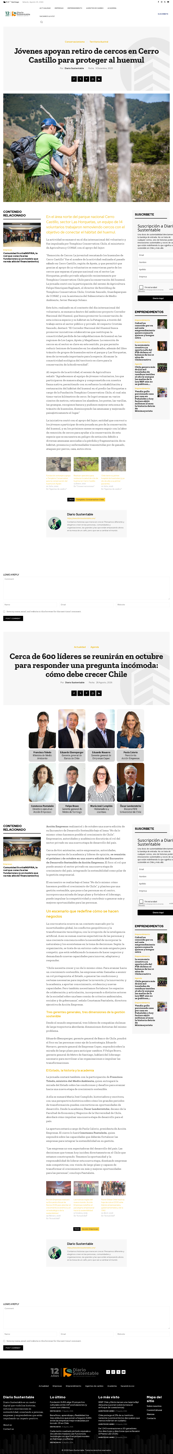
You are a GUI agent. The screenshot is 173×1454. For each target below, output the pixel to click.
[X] (165, 2)
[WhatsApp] (92, 79)
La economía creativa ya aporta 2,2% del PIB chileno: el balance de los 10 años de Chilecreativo (144, 352)
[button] (41, 22)
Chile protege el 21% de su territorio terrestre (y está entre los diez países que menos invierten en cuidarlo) (119, 1418)
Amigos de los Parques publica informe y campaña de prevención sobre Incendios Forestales (130, 558)
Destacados (55, 1411)
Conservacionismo (75, 42)
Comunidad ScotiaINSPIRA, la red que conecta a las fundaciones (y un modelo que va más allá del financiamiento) (21, 257)
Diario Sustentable (74, 68)
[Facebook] (158, 2)
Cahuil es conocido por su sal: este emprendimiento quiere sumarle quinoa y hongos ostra (145, 330)
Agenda (138, 364)
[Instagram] (161, 2)
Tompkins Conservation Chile (90, 499)
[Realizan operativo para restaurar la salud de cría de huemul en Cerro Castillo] (86, 464)
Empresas (7, 250)
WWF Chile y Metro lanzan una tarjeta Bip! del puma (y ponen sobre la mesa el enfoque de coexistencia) (118, 1405)
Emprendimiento (142, 320)
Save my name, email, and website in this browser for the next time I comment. (44, 611)
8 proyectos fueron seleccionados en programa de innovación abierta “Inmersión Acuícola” (43, 558)
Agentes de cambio (106, 1411)
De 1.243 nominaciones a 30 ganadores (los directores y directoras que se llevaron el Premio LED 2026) (119, 1431)
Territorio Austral (98, 42)
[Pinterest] (86, 79)
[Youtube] (168, 2)
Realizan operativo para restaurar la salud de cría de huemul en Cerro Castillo (86, 478)
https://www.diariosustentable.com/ (81, 518)
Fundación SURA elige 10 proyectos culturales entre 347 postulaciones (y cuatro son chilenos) (68, 1405)
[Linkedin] (99, 79)
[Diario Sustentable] (56, 523)
